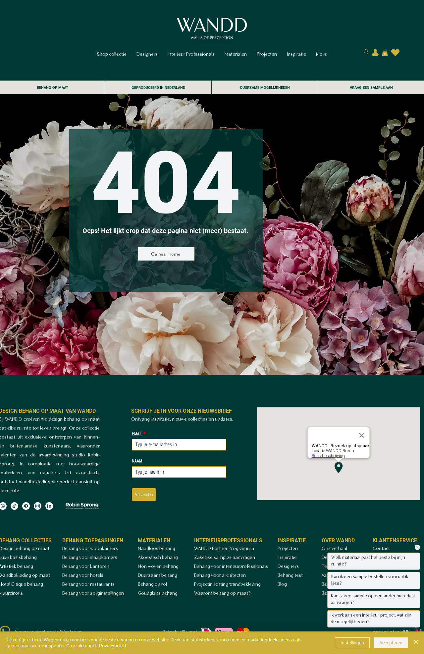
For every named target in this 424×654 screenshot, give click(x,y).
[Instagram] (37, 506)
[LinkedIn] (49, 506)
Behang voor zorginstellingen (93, 593)
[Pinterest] (26, 506)
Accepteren (390, 642)
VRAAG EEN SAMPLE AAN (371, 88)
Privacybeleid (112, 645)
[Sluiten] (416, 643)
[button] (385, 52)
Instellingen (352, 642)
